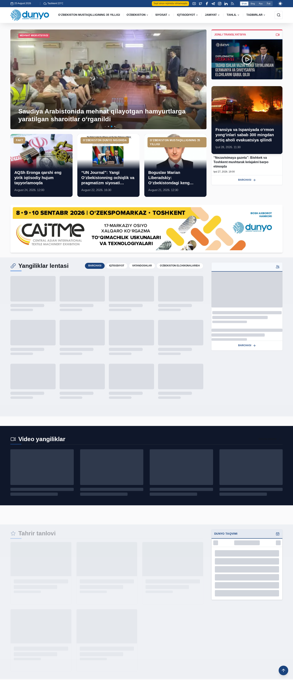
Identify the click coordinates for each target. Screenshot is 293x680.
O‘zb (244, 3)
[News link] (41, 165)
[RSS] (232, 4)
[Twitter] (201, 4)
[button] (105, 126)
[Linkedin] (226, 4)
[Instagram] (220, 4)
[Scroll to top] (283, 670)
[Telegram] (213, 4)
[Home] (29, 15)
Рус (261, 3)
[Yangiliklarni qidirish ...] (279, 15)
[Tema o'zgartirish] (280, 3)
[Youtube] (194, 4)
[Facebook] (207, 4)
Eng (253, 3)
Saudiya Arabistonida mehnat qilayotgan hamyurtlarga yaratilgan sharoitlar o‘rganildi (102, 115)
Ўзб (268, 3)
